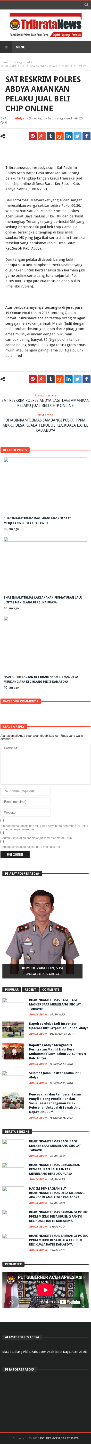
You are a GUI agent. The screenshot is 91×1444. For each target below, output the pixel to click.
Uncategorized (21, 62)
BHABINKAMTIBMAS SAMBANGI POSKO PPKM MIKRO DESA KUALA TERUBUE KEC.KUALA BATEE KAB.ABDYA (45, 423)
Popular (12, 989)
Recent (30, 989)
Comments (50, 989)
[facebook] (87, 136)
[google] (42, 136)
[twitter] (78, 136)
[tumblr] (51, 136)
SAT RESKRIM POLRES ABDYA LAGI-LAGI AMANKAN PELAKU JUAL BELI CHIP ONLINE (46, 401)
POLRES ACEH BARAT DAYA (59, 1438)
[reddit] (60, 136)
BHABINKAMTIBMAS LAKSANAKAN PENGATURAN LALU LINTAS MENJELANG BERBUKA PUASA (55, 1169)
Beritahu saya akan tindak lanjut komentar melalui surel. (37, 838)
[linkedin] (69, 136)
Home (4, 62)
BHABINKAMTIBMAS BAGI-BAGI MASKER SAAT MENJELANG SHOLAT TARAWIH (55, 1004)
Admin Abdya (15, 118)
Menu (20, 47)
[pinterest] (33, 136)
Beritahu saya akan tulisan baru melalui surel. (30, 847)
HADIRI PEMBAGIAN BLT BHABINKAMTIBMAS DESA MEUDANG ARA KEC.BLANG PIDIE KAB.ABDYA (57, 1193)
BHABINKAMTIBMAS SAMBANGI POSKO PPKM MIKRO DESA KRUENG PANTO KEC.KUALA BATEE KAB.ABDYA (59, 1216)
